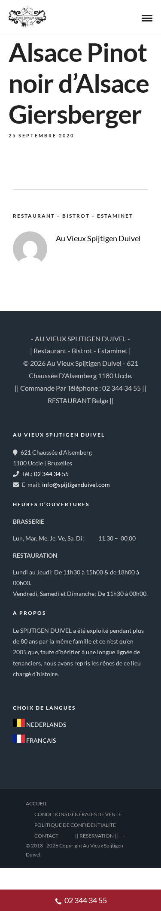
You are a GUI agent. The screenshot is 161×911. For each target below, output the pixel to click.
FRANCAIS (40, 740)
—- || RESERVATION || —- (96, 835)
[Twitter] (41, 687)
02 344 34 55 (51, 473)
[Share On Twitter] (37, 877)
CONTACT (46, 835)
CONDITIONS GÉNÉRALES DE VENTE (78, 814)
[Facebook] (22, 687)
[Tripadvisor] (60, 687)
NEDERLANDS (45, 724)
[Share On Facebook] (24, 877)
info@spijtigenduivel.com (76, 484)
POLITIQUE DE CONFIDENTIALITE (75, 825)
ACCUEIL (36, 803)
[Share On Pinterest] (51, 877)
